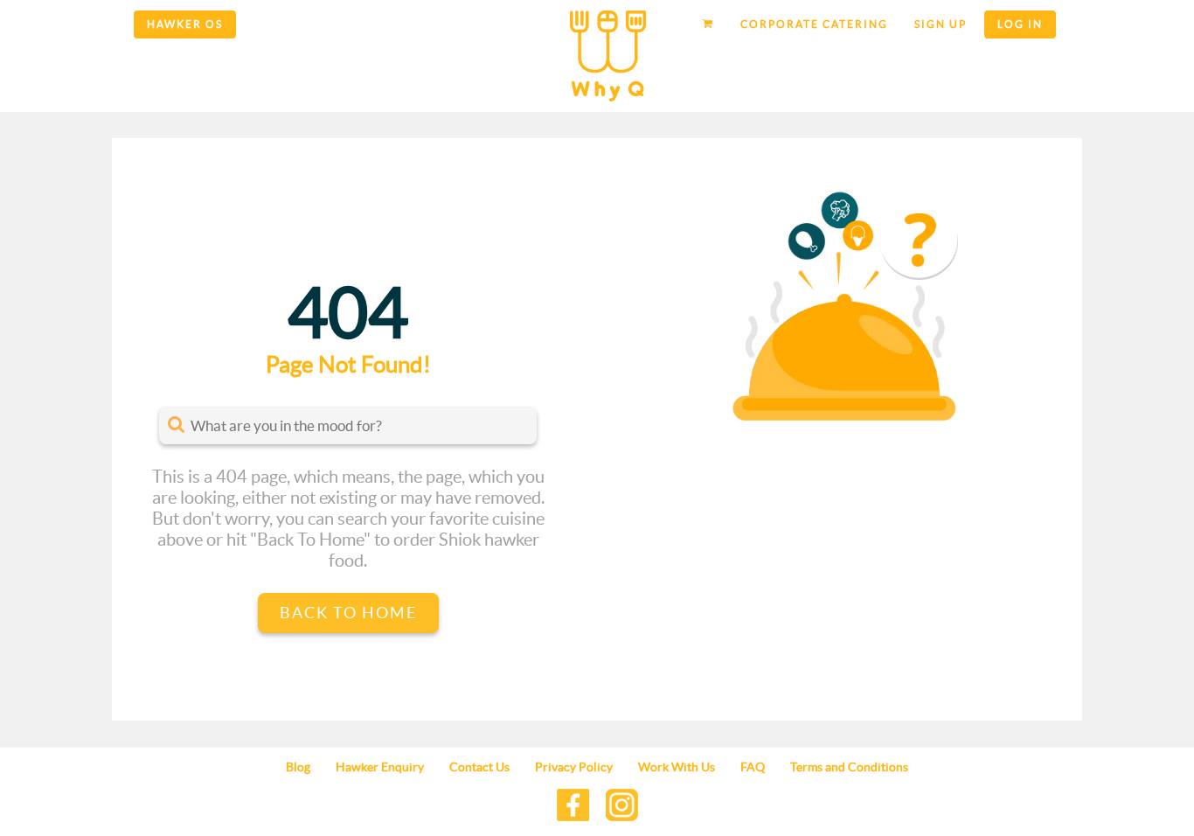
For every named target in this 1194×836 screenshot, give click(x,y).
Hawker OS (185, 24)
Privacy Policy (574, 767)
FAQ (752, 767)
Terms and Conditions (849, 767)
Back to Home (348, 612)
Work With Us (676, 767)
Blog (298, 767)
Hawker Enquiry (380, 767)
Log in (1020, 24)
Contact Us (479, 767)
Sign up (940, 24)
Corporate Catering (814, 24)
